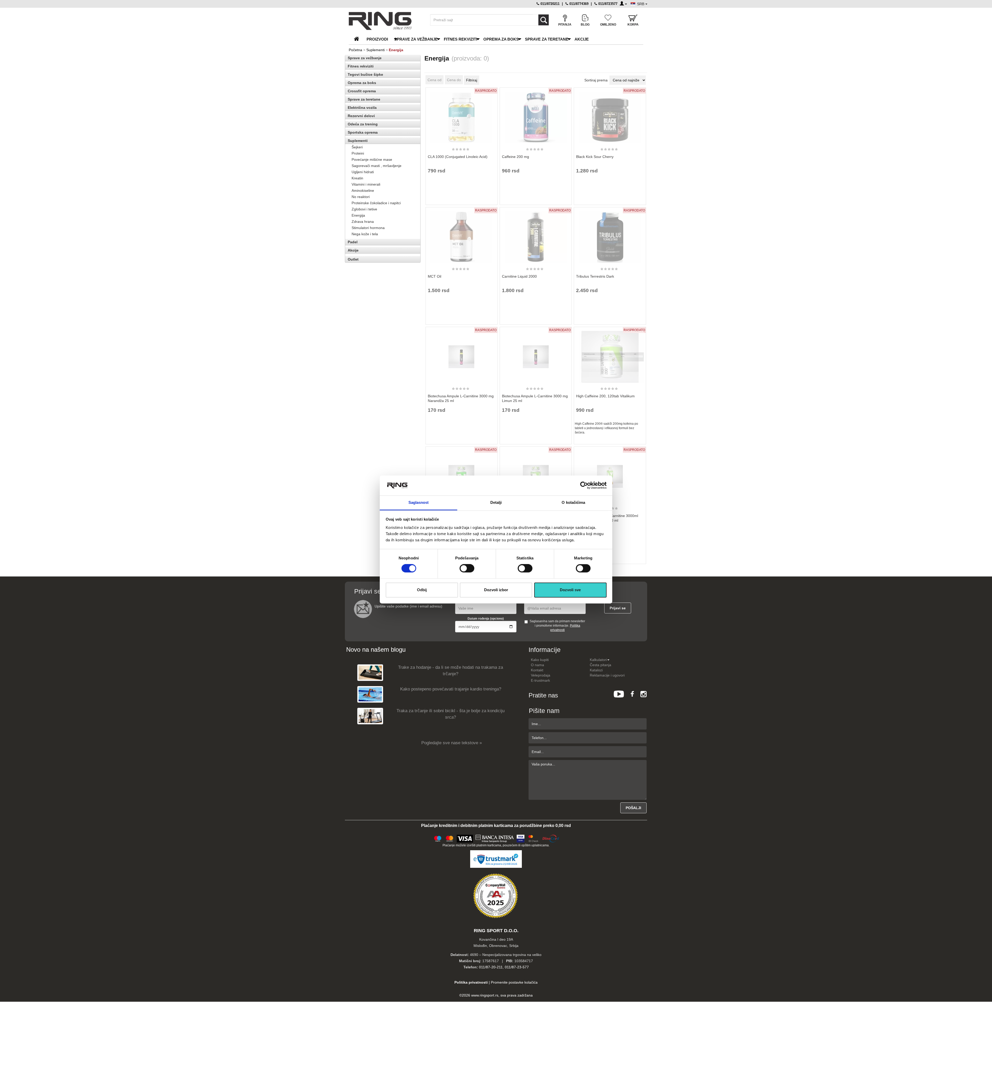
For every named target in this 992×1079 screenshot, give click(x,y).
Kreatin (357, 178)
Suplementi (375, 50)
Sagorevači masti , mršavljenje (376, 166)
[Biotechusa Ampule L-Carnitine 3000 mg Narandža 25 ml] (461, 354)
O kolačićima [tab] (573, 502)
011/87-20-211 (491, 967)
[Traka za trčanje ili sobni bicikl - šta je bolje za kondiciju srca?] (370, 715)
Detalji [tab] (496, 502)
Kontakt (537, 670)
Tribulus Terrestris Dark (595, 276)
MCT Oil (434, 276)
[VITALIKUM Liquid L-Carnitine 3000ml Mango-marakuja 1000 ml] (610, 474)
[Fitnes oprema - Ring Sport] (385, 21)
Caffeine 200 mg (515, 157)
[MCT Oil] (461, 235)
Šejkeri (357, 147)
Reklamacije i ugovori (607, 675)
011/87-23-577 (517, 967)
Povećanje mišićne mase (372, 159)
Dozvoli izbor (496, 590)
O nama (537, 665)
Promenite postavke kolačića (514, 982)
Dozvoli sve (570, 590)
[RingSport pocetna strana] (358, 39)
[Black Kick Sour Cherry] (610, 115)
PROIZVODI (377, 39)
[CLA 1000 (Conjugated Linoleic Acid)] (461, 115)
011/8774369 (578, 4)
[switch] (467, 568)
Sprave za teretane (546, 39)
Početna (355, 50)
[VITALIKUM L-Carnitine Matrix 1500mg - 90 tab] (536, 474)
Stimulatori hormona (368, 228)
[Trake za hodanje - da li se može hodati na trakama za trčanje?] (370, 672)
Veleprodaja (540, 675)
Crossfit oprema (362, 91)
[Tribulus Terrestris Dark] (610, 235)
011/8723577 (607, 4)
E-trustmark (540, 680)
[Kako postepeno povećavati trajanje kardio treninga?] (370, 694)
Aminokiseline (363, 190)
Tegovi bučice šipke (365, 74)
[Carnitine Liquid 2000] (536, 235)
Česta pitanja (600, 665)
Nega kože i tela (365, 234)
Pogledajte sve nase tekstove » (451, 742)
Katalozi (596, 670)
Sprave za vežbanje (416, 39)
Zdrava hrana (363, 221)
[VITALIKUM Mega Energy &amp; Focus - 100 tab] (461, 474)
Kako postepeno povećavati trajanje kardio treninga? (450, 689)
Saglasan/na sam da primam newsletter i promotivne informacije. (557, 625)
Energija (358, 215)
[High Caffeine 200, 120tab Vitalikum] (610, 354)
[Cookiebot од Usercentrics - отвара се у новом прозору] (584, 485)
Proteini (358, 153)
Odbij (422, 590)
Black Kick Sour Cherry (595, 157)
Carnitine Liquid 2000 (519, 276)
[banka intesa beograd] (495, 838)
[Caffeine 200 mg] (536, 115)
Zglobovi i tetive (364, 209)
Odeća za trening (363, 124)
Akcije (582, 39)
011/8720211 (549, 4)
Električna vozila (362, 107)
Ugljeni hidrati (363, 172)
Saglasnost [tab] (418, 502)
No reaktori (361, 197)
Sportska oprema (363, 132)
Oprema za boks (501, 39)
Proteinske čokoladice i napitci (376, 203)
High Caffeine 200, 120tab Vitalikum (605, 396)
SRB (641, 4)
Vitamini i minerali (366, 184)
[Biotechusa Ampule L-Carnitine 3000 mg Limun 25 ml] (536, 354)
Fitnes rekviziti (460, 39)
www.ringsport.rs (484, 995)
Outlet (353, 259)
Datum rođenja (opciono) (486, 618)
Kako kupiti (540, 660)
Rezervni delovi (361, 116)
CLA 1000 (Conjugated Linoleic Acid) (457, 157)
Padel (353, 242)
